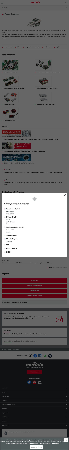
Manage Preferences (36, 447)
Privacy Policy (55, 443)
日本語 (8, 252)
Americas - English (13, 209)
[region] (34, 443)
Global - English (12, 239)
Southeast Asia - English (15, 227)
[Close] (66, 440)
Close (65, 195)
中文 (7, 245)
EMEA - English (11, 217)
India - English (11, 235)
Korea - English (11, 248)
